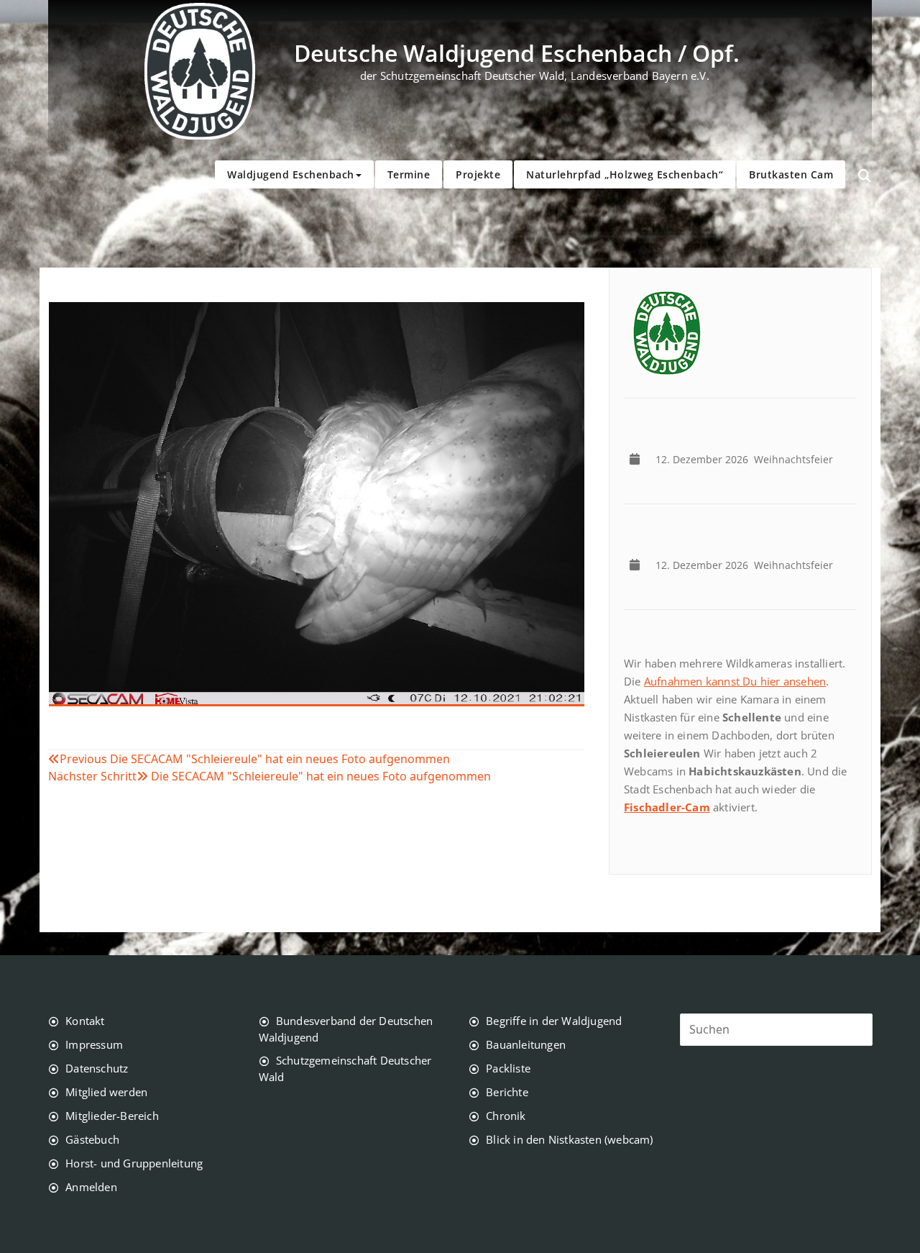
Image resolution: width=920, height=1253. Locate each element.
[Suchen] (864, 176)
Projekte (478, 174)
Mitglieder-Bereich (112, 1115)
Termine (409, 174)
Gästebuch (92, 1139)
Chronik (505, 1115)
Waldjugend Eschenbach (290, 174)
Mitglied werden (106, 1092)
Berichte (507, 1092)
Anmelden (91, 1187)
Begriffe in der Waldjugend (554, 1020)
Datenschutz (96, 1068)
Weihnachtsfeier (747, 459)
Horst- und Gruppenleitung (134, 1163)
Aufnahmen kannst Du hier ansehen (735, 681)
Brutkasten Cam (791, 174)
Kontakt (84, 1020)
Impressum (94, 1044)
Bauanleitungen (526, 1044)
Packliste (508, 1068)
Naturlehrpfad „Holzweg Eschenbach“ (624, 174)
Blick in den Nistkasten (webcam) (569, 1139)
